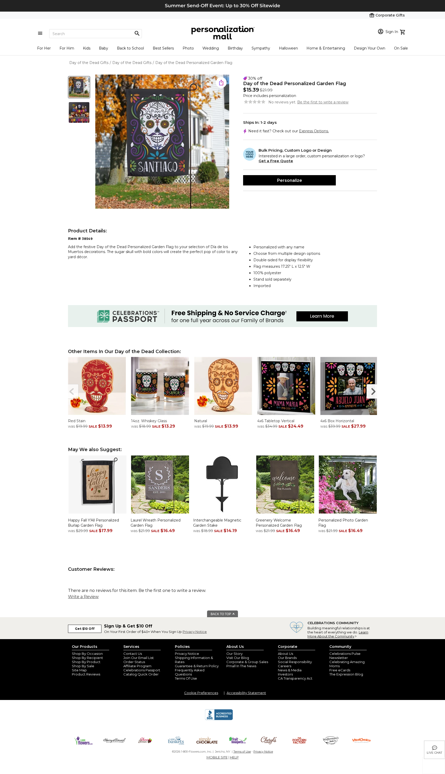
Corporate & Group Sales (247, 662)
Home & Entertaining (325, 48)
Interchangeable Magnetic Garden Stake (217, 523)
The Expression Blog (346, 674)
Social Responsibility (295, 662)
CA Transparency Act (295, 678)
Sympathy (261, 48)
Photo (188, 48)
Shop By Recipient (87, 658)
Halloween (288, 48)
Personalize (289, 180)
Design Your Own (369, 48)
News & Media (290, 670)
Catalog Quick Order (141, 674)
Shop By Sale (83, 666)
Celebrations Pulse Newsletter (345, 655)
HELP (234, 757)
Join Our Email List (138, 658)
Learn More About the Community (337, 634)
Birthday (235, 48)
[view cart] (403, 31)
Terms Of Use (186, 678)
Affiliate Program (137, 666)
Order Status (134, 662)
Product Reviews (86, 674)
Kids (86, 48)
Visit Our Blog (237, 658)
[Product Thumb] (79, 87)
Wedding (210, 48)
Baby (103, 48)
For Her (44, 48)
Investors (285, 674)
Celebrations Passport (141, 670)
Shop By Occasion (87, 653)
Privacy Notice (195, 632)
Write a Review (83, 596)
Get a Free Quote (276, 161)
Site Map (79, 670)
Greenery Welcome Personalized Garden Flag (279, 523)
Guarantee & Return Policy (197, 666)
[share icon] (221, 82)
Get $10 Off (85, 629)
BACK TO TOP (221, 614)
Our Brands (287, 658)
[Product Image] (162, 142)
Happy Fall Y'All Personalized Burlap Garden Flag (93, 523)
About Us (285, 653)
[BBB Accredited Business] (219, 719)
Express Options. (314, 131)
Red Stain (76, 421)
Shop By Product (86, 662)
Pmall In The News (241, 666)
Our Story (234, 653)
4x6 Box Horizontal (337, 421)
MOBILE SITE (217, 757)
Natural (200, 421)
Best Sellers (163, 48)
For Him (66, 48)
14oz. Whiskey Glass (149, 421)
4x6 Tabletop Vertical (275, 421)
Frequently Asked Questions (189, 672)
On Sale (401, 48)
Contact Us (132, 653)
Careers (284, 666)
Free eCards (339, 670)
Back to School (130, 48)
